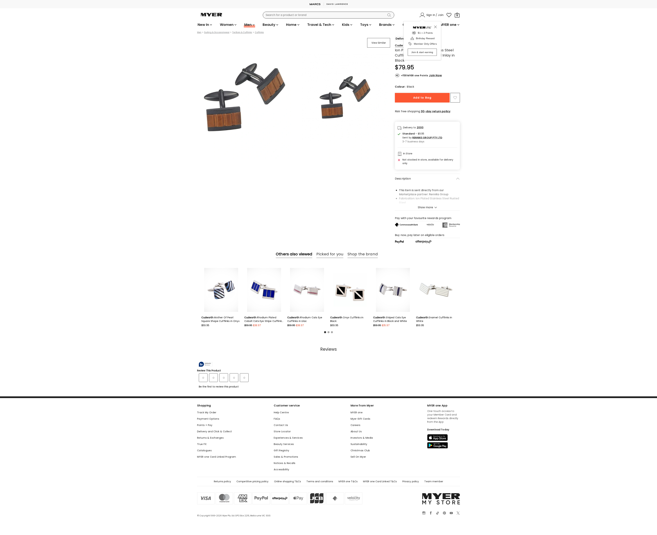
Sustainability (359, 444)
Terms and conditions (319, 481)
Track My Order (206, 412)
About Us (356, 431)
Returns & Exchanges (210, 438)
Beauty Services (284, 444)
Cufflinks (259, 32)
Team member (433, 481)
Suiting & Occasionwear (216, 32)
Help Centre (281, 412)
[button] (422, 137)
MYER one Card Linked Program (216, 456)
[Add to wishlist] (455, 98)
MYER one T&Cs (348, 481)
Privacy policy (410, 481)
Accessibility (281, 469)
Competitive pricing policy (252, 481)
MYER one (357, 412)
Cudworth (402, 45)
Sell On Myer (358, 456)
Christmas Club (360, 450)
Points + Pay (204, 425)
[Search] (389, 15)
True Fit (202, 444)
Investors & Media (362, 438)
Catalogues (204, 450)
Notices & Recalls (284, 463)
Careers (355, 425)
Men (199, 32)
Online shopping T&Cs (287, 481)
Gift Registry (281, 450)
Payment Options (208, 419)
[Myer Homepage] (211, 16)
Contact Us (281, 425)
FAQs (277, 419)
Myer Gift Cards (360, 419)
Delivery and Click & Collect (214, 431)
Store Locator (282, 431)
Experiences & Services (288, 438)
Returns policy (222, 481)
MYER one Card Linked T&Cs (380, 481)
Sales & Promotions (286, 456)
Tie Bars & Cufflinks (242, 32)
